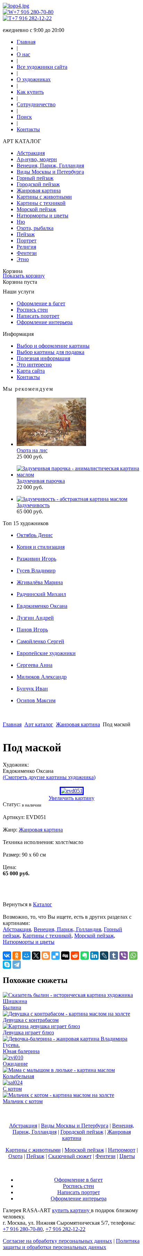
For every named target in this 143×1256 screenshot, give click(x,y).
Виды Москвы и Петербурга (50, 172)
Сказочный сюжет (70, 1156)
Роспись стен (32, 310)
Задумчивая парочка (41, 481)
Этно (23, 259)
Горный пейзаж (35, 178)
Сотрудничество (36, 104)
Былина (12, 1007)
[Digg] (65, 955)
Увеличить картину (71, 798)
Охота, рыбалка (35, 228)
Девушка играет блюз (28, 1032)
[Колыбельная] (59, 1070)
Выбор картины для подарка (50, 352)
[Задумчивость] (72, 499)
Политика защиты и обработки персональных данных (71, 1244)
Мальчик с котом (23, 1101)
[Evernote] (85, 955)
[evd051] (72, 791)
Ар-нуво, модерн (37, 159)
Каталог (42, 904)
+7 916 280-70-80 (33, 12)
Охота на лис (32, 450)
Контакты (28, 129)
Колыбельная (18, 1076)
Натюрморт (121, 1150)
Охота (15, 1156)
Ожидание (15, 1064)
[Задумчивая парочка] (78, 475)
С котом (12, 1089)
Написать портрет (38, 316)
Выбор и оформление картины (53, 346)
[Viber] (123, 955)
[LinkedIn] (94, 955)
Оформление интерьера (45, 322)
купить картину (71, 1210)
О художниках (34, 79)
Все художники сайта (42, 67)
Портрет (26, 240)
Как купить (30, 92)
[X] (36, 955)
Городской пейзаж (38, 184)
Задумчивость (33, 505)
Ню (21, 222)
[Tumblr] (114, 955)
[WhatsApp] (133, 955)
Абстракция (31, 153)
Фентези (27, 253)
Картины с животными (44, 197)
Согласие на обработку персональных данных (57, 1241)
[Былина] (71, 1001)
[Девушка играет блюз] (41, 1026)
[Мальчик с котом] (58, 1095)
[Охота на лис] (51, 444)
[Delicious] (55, 955)
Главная (26, 42)
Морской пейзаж (36, 209)
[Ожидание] (13, 1057)
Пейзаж (26, 234)
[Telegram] (16, 964)
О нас (23, 54)
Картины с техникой (41, 203)
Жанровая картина (39, 190)
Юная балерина (21, 1051)
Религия (26, 247)
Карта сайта (31, 371)
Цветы (127, 1156)
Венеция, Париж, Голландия (50, 165)
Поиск (24, 117)
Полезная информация (43, 358)
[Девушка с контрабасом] (66, 1014)
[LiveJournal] (104, 955)
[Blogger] (46, 955)
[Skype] (7, 964)
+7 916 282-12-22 (32, 18)
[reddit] (75, 955)
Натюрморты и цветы (42, 215)
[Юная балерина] (71, 1045)
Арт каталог (38, 724)
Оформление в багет (41, 303)
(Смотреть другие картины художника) (49, 777)
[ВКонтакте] (7, 955)
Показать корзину (24, 276)
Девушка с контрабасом (31, 1020)
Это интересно (34, 364)
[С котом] (13, 1082)
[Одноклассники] (16, 955)
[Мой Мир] (26, 955)
